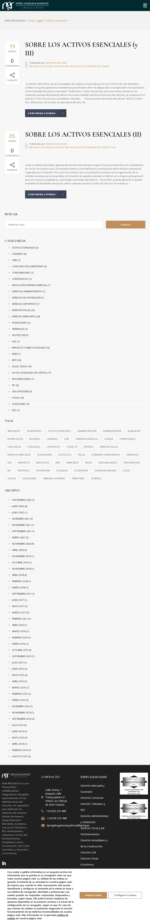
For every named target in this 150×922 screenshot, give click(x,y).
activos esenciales (59, 431)
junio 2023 (18, 506)
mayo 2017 (18, 606)
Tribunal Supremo (54, 478)
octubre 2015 (20, 650)
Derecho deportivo (24, 303)
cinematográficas (87, 438)
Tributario (78, 478)
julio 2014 (17, 725)
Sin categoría (20, 391)
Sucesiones (19, 404)
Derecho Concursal (91, 798)
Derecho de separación (26, 297)
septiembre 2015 (21, 656)
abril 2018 (18, 575)
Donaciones (19, 322)
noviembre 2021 (21, 525)
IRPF (14, 360)
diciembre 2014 (20, 706)
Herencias (18, 329)
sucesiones (29, 478)
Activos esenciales (43, 66)
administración (86, 431)
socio (126, 470)
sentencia (23, 470)
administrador (112, 431)
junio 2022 (18, 512)
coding (108, 438)
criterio (88, 446)
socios (12, 478)
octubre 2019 (20, 562)
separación (43, 470)
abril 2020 (18, 550)
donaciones (44, 454)
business (34, 438)
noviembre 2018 (21, 568)
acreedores (34, 431)
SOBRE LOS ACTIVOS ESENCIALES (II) (83, 134)
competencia (127, 438)
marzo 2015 (19, 687)
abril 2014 (18, 743)
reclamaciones (21, 379)
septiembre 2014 (21, 718)
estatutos (65, 454)
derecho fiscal (109, 446)
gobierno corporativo (105, 454)
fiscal (81, 454)
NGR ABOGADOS (15, 20)
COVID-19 (72, 446)
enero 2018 (18, 587)
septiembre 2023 (21, 500)
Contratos (53, 446)
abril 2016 (18, 625)
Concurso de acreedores (28, 266)
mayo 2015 (18, 675)
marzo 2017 (19, 612)
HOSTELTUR (18, 335)
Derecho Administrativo (27, 291)
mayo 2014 (18, 737)
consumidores (21, 272)
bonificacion (15, 438)
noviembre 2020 (21, 543)
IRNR (14, 354)
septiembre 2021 (21, 531)
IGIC (14, 341)
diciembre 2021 (20, 518)
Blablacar (134, 431)
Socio (113, 147)
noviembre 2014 (21, 712)
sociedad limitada (106, 470)
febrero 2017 (20, 618)
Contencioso (20, 278)
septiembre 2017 (21, 593)
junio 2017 (18, 600)
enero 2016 (18, 643)
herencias (132, 454)
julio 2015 (17, 662)
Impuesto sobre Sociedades (29, 347)
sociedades (81, 470)
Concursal (14, 446)
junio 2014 (18, 731)
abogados (14, 431)
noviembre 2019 (21, 556)
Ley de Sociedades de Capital (92, 66)
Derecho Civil (88, 852)
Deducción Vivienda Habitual (29, 285)
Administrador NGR (56, 62)
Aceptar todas (93, 895)
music (88, 462)
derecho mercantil (19, 454)
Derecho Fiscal (21, 310)
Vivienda (96, 478)
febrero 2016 (20, 637)
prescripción (132, 462)
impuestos (42, 462)
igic (10, 462)
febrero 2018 (20, 581)
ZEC (14, 410)
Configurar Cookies (125, 895)
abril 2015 (18, 681)
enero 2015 (18, 700)
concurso (33, 446)
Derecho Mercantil (65, 66)
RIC (14, 385)
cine (14, 260)
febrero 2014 (20, 750)
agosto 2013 (19, 756)
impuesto (24, 462)
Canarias (17, 253)
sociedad (62, 470)
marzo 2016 (19, 631)
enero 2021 (18, 537)
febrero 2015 (20, 693)
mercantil (73, 462)
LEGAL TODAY (19, 366)
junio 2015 (18, 668)
